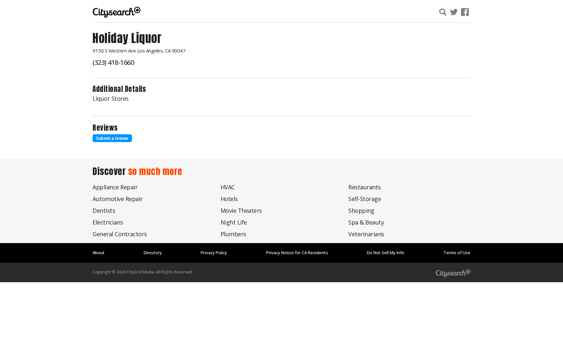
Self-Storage (364, 199)
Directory (153, 252)
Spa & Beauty (366, 222)
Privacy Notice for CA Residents (297, 252)
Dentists (104, 210)
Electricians (108, 222)
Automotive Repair (118, 199)
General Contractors (120, 234)
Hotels (229, 199)
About (99, 252)
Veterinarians (366, 234)
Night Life (234, 222)
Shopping (361, 210)
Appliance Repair (115, 187)
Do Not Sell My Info (385, 252)
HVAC (228, 187)
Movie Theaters (241, 210)
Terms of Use (456, 252)
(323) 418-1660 (113, 62)
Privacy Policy (214, 252)
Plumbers (233, 234)
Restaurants (364, 187)
